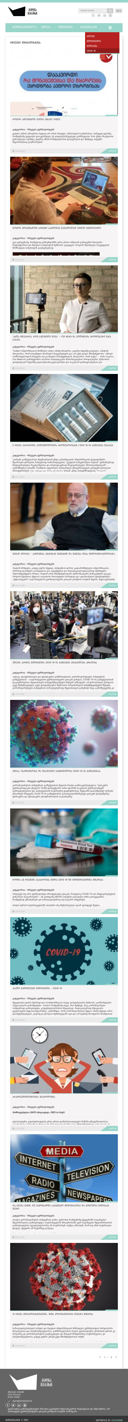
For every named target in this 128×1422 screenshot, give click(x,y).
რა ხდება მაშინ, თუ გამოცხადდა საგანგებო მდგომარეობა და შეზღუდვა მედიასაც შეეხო (60, 1207)
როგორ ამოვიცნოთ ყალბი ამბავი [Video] (36, 119)
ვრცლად (112, 151)
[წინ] (100, 1357)
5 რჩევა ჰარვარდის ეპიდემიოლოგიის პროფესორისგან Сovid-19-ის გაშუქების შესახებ (62, 445)
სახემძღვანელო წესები (97, 685)
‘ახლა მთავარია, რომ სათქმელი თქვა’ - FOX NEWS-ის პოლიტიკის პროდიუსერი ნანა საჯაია (61, 338)
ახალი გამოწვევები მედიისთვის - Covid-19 (37, 988)
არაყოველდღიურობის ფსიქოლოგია (33, 1097)
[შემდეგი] (116, 1357)
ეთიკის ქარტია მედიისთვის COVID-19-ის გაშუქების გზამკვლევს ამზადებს (54, 662)
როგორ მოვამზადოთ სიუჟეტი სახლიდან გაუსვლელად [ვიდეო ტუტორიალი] (56, 228)
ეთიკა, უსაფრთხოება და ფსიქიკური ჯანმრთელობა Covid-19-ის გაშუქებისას (56, 771)
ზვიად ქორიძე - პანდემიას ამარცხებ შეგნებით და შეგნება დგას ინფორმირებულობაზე (63, 554)
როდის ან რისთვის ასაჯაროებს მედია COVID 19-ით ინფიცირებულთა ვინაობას (57, 880)
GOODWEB (117, 1420)
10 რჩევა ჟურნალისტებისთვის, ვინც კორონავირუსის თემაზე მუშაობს (52, 1314)
